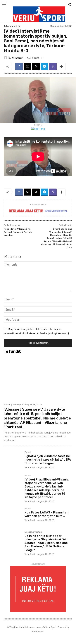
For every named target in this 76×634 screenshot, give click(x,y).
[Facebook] (19, 66)
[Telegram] (44, 66)
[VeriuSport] (6, 58)
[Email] (27, 66)
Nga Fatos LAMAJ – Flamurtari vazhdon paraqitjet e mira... (46, 514)
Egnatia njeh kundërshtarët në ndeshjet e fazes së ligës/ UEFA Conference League (48, 459)
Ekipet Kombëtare (33, 532)
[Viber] (53, 66)
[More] (61, 66)
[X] (36, 66)
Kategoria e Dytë (12, 26)
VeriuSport (17, 58)
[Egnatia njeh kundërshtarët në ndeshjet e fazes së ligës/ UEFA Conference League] (13, 460)
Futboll (7, 405)
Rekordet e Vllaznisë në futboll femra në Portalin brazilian (18, 232)
